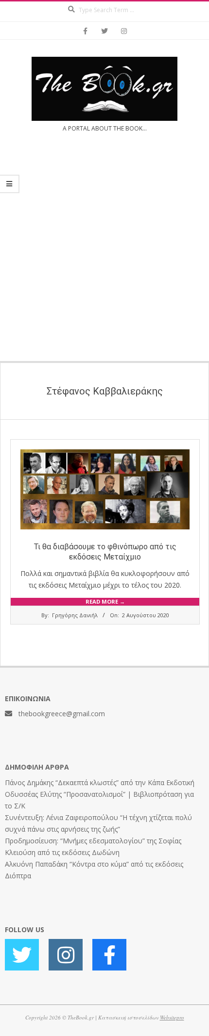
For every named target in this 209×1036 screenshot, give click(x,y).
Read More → (105, 601)
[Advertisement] (104, 252)
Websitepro (172, 1017)
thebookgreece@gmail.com (61, 713)
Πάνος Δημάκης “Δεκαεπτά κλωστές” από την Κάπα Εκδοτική (99, 782)
